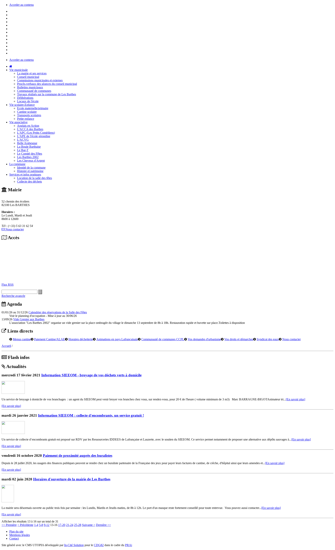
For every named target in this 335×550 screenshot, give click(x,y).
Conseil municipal (28, 76)
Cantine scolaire (27, 111)
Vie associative (18, 122)
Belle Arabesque (27, 143)
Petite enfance (25, 118)
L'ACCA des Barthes (30, 129)
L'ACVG (23, 139)
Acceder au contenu (21, 4)
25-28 (77, 525)
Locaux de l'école (28, 101)
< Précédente (25, 525)
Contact (14, 538)
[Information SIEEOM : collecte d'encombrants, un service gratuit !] (13, 432)
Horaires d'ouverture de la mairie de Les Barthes (71, 479)
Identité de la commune (31, 167)
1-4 (36, 525)
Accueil (6, 345)
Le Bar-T (22, 150)
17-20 (61, 525)
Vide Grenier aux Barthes (28, 319)
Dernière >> (103, 525)
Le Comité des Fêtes (29, 153)
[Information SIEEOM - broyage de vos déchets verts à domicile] (13, 392)
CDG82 (99, 545)
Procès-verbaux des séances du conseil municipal (47, 83)
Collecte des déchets (29, 181)
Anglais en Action (28, 125)
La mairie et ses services (32, 73)
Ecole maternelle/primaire (32, 108)
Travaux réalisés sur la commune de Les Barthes (46, 94)
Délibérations (25, 97)
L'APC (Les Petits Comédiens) (36, 132)
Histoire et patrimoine (30, 171)
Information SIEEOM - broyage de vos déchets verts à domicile (91, 375)
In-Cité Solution (74, 545)
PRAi (128, 545)
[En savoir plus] (295, 399)
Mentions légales (19, 535)
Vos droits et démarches (238, 339)
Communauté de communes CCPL (162, 339)
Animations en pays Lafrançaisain (117, 339)
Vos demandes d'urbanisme (204, 339)
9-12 (46, 525)
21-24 (69, 525)
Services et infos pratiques (25, 174)
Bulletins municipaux (30, 87)
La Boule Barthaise (29, 146)
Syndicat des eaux (268, 339)
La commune (17, 164)
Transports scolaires (29, 115)
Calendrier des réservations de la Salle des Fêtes (57, 312)
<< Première (9, 525)
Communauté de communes (34, 90)
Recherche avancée (13, 295)
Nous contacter (14, 229)
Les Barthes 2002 (28, 157)
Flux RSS (8, 284)
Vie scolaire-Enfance (22, 104)
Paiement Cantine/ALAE (49, 339)
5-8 (41, 525)
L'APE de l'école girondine (33, 136)
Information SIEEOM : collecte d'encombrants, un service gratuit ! (91, 415)
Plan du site (16, 531)
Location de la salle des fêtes (34, 178)
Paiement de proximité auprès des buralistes (77, 455)
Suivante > (88, 525)
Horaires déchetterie (80, 339)
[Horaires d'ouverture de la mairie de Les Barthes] (8, 501)
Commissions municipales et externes (40, 80)
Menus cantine (22, 339)
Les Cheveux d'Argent (31, 160)
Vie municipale (18, 70)
